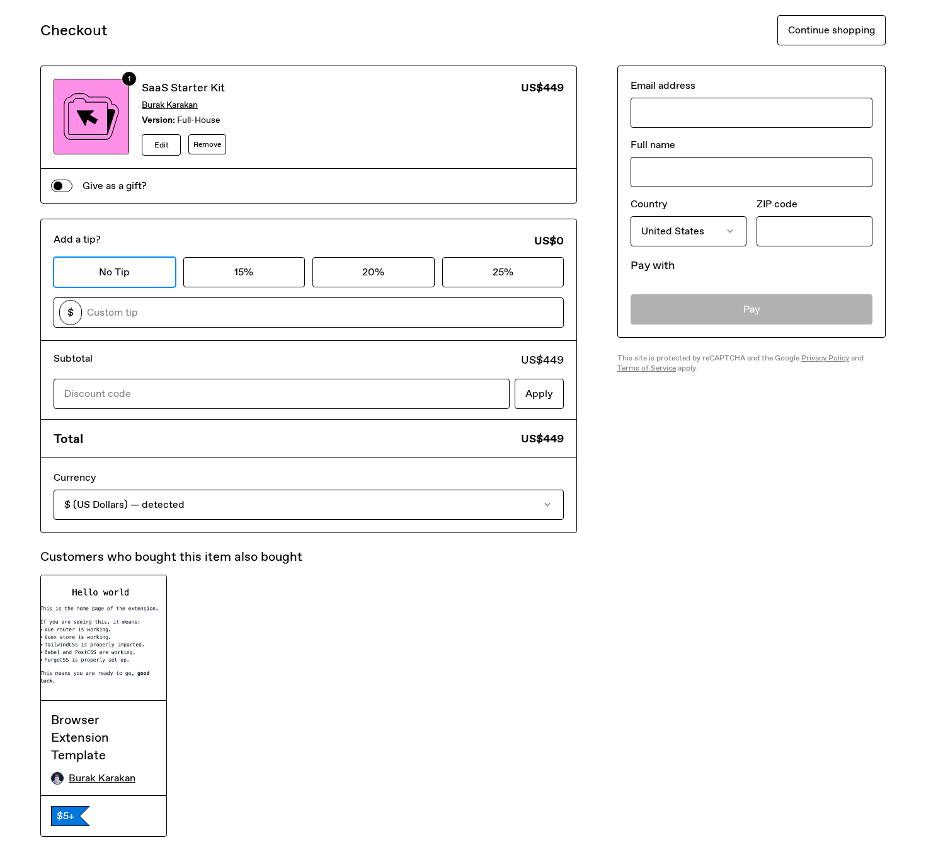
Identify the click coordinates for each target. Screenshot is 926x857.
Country (649, 204)
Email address (663, 85)
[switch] (61, 186)
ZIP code (777, 204)
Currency (75, 477)
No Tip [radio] (114, 272)
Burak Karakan (170, 105)
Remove (207, 144)
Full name (653, 145)
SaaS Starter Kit (183, 88)
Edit (161, 145)
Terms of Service (646, 368)
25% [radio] (503, 272)
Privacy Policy (825, 358)
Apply (539, 394)
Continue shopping (831, 30)
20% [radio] (373, 272)
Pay (751, 309)
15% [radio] (243, 272)
